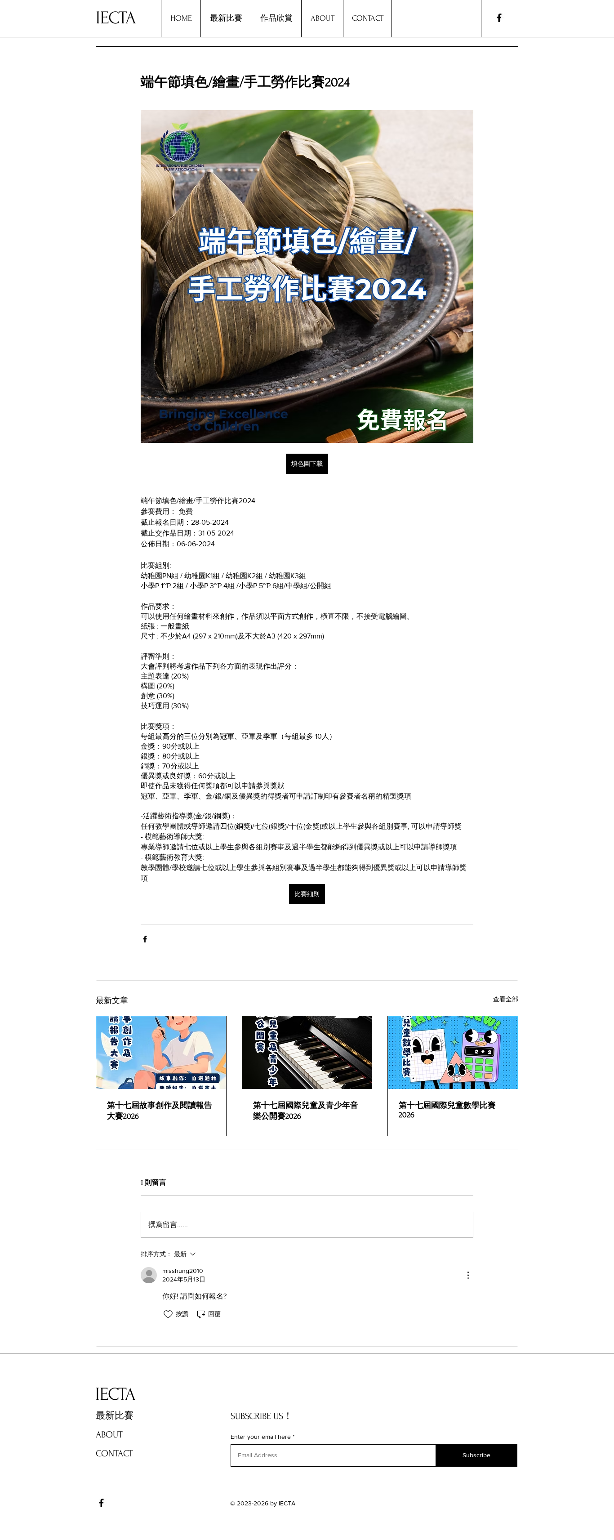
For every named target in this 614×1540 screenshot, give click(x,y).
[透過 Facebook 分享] (145, 939)
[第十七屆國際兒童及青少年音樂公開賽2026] (307, 1052)
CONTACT (114, 1453)
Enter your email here (261, 1436)
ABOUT (109, 1434)
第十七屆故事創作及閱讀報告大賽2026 (159, 1110)
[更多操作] (468, 1275)
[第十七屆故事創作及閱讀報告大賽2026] (161, 1052)
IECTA (116, 18)
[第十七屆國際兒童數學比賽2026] (453, 1052)
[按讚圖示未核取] (168, 1314)
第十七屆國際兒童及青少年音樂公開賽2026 (305, 1110)
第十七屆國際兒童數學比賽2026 (447, 1110)
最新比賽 (114, 1416)
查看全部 (505, 999)
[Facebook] (499, 17)
